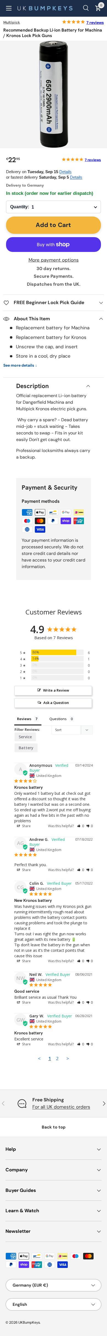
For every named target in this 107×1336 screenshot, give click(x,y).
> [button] (67, 1058)
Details (65, 171)
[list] (53, 94)
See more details (20, 365)
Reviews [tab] (24, 718)
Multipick (11, 22)
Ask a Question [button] (56, 702)
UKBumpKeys (29, 1322)
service (25, 736)
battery (26, 747)
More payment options (54, 260)
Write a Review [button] (56, 690)
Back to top (54, 1127)
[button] (80, 826)
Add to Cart (53, 225)
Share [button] (26, 826)
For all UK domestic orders (61, 1107)
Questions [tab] (58, 718)
